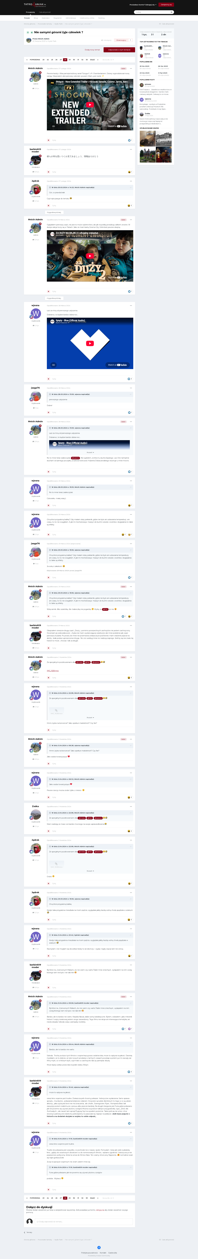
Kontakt (103, 1253)
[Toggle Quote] (50, 187)
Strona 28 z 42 (108, 60)
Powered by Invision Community (99, 1255)
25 (52, 60)
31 (78, 60)
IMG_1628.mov (53, 671)
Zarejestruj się (166, 4)
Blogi (36, 18)
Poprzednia (35, 60)
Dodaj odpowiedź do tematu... (50, 1222)
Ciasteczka (112, 1253)
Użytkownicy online (87, 18)
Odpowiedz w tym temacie (119, 50)
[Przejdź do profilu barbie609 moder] (36, 160)
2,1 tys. (36, 325)
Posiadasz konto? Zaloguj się (142, 5)
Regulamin (58, 18)
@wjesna (75, 458)
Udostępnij (107, 40)
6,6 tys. (36, 172)
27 (61, 60)
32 (82, 60)
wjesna (35, 305)
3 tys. (37, 408)
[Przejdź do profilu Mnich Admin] (28, 40)
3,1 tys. (36, 826)
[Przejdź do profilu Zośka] (36, 814)
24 (48, 60)
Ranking (101, 18)
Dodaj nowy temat (92, 50)
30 (74, 60)
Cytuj (54, 140)
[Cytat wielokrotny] (48, 140)
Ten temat (162, 12)
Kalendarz (46, 18)
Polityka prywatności (89, 1253)
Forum (27, 18)
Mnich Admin (43, 39)
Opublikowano (59, 68)
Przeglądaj (30, 12)
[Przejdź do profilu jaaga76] (36, 396)
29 (69, 60)
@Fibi (105, 609)
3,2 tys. (36, 201)
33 (87, 60)
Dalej (92, 60)
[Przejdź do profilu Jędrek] (36, 189)
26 (56, 60)
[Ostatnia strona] (97, 59)
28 (65, 60)
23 (43, 60)
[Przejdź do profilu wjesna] (36, 313)
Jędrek (35, 181)
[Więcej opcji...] (131, 68)
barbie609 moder (35, 150)
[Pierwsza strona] (27, 59)
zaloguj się (100, 1210)
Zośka (35, 806)
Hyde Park (52, 41)
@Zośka (79, 662)
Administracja (71, 18)
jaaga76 (35, 388)
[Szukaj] (171, 12)
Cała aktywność (45, 12)
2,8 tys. (36, 88)
